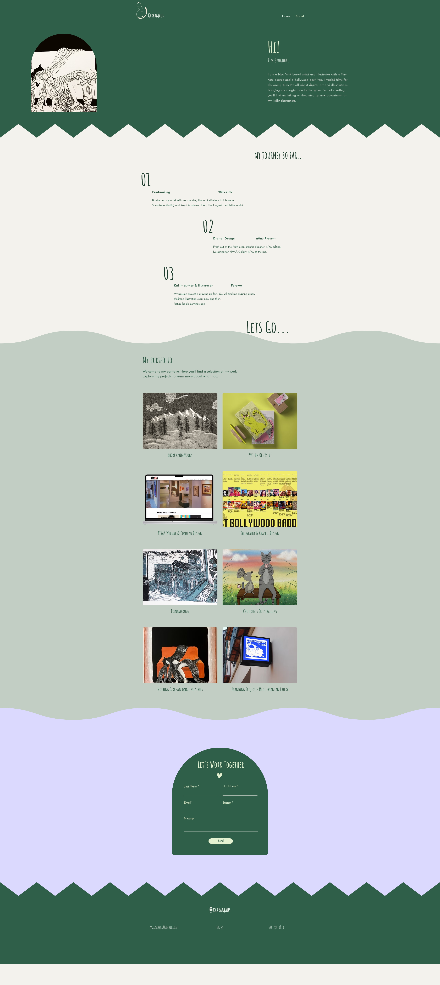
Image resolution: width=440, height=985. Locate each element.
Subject (227, 802)
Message (189, 818)
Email (187, 802)
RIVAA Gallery (237, 252)
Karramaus (156, 15)
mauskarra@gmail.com (164, 927)
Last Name (190, 786)
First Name (229, 786)
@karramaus (220, 910)
